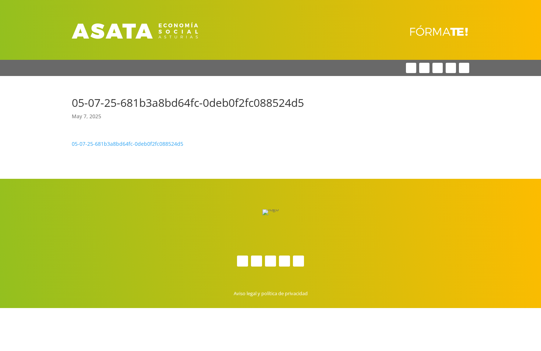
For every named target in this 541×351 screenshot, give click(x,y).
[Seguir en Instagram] (451, 68)
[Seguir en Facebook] (411, 68)
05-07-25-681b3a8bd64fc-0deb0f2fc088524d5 (127, 143)
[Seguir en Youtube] (464, 68)
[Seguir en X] (424, 68)
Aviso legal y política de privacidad (271, 293)
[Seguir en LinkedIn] (437, 68)
